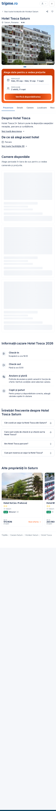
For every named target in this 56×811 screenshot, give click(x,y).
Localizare (42, 108)
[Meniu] (51, 3)
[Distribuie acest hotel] (47, 11)
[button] (28, 80)
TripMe (5, 535)
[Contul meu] (44, 3)
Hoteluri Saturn (31, 535)
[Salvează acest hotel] (52, 11)
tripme (10, 3)
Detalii (20, 108)
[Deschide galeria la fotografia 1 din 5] (28, 45)
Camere (30, 108)
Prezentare (8, 108)
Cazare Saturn (16, 535)
